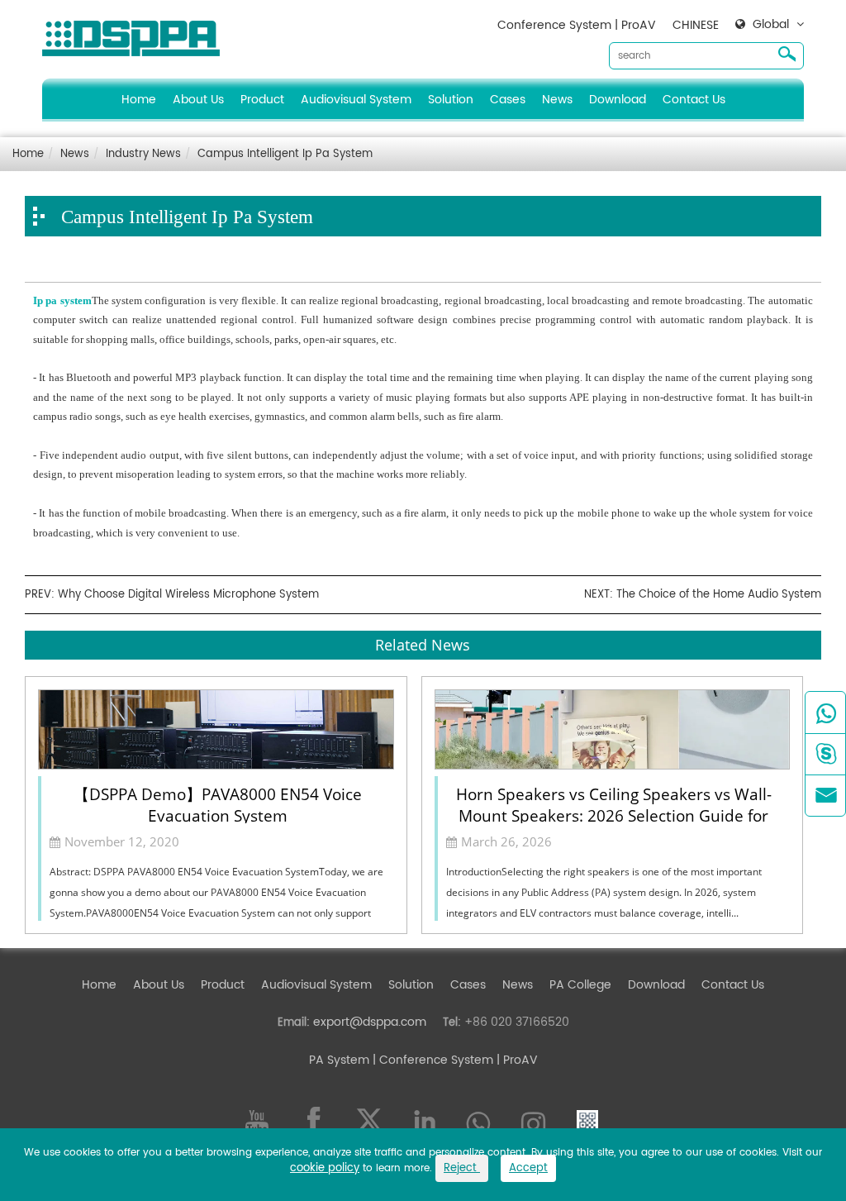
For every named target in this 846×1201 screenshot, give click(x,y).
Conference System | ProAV (576, 25)
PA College (580, 984)
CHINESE (696, 25)
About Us (198, 99)
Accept (528, 1168)
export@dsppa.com (369, 1022)
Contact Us (694, 99)
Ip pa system (62, 300)
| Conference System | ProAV (453, 1060)
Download (617, 99)
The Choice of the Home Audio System (718, 594)
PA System (339, 1060)
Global (771, 25)
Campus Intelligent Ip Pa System (285, 154)
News (557, 99)
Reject (462, 1168)
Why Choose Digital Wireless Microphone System (188, 594)
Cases (507, 99)
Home (138, 99)
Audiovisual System (356, 99)
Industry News (143, 154)
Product (262, 99)
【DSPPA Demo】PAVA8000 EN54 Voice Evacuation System (218, 803)
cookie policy (324, 1168)
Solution (450, 99)
